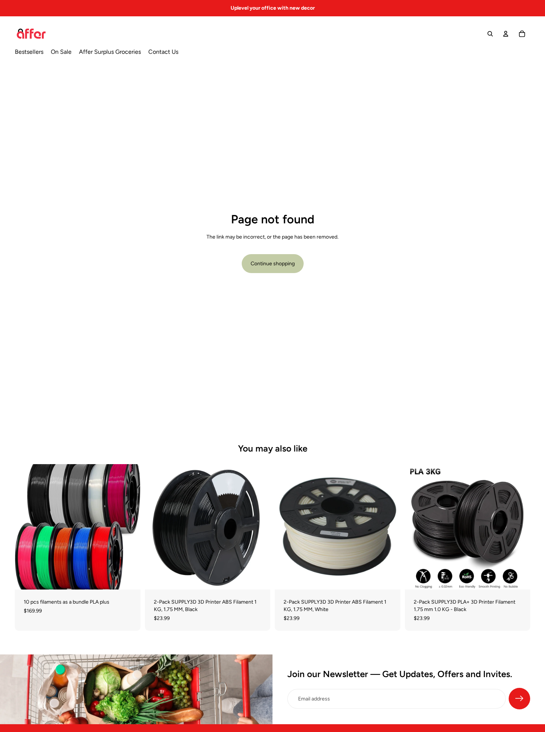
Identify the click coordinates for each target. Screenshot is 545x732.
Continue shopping (273, 263)
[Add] (129, 578)
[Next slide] (129, 527)
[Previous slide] (26, 527)
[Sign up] (519, 698)
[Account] (506, 34)
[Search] (490, 34)
